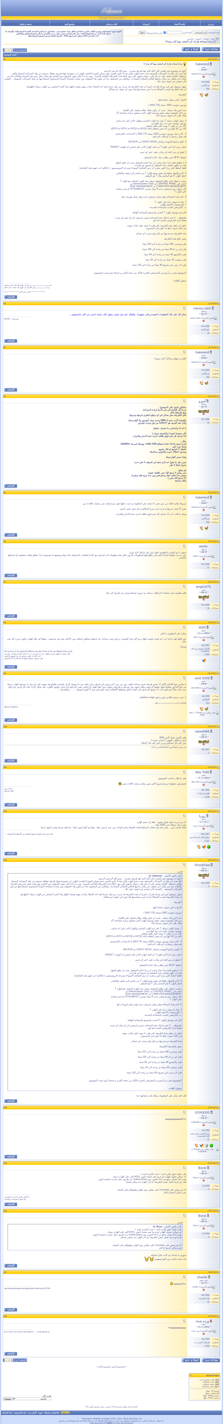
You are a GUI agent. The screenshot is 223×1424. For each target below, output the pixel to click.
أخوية (213, 39)
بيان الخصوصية (20, 1413)
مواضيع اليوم (70, 24)
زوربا (202, 816)
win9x (203, 546)
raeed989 (202, 731)
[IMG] (210, 1395)
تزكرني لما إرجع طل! (155, 33)
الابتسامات (215, 1393)
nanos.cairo (202, 308)
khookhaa (202, 865)
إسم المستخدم (213, 32)
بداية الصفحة (7, 1413)
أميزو (202, 401)
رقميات (206, 39)
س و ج (211, 24)
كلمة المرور (186, 32)
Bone (202, 1168)
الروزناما (146, 24)
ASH (202, 627)
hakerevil (202, 64)
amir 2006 (202, 678)
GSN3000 (202, 1112)
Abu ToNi (202, 772)
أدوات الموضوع (10, 55)
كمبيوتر (198, 39)
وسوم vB (215, 1391)
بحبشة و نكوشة (26, 24)
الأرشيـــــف (32, 1413)
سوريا (40, 1413)
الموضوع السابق (118, 1367)
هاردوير (190, 39)
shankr (202, 1277)
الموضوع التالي (104, 1367)
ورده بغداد (202, 1321)
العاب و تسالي (111, 24)
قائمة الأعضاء (179, 24)
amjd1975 (203, 587)
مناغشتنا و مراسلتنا (52, 1413)
